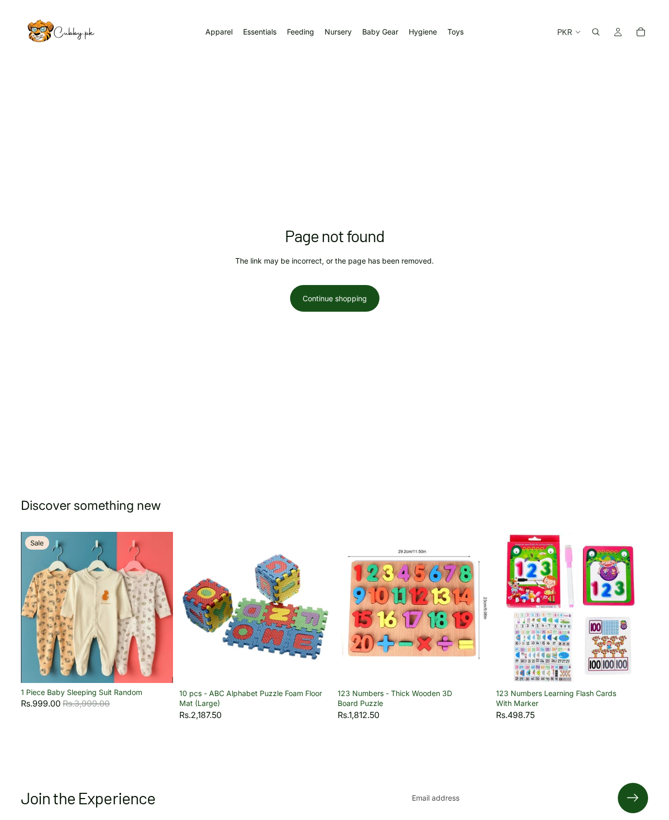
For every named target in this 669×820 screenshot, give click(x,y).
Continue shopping (335, 298)
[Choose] (156, 666)
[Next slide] (157, 607)
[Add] (315, 667)
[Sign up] (633, 798)
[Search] (595, 31)
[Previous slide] (36, 607)
